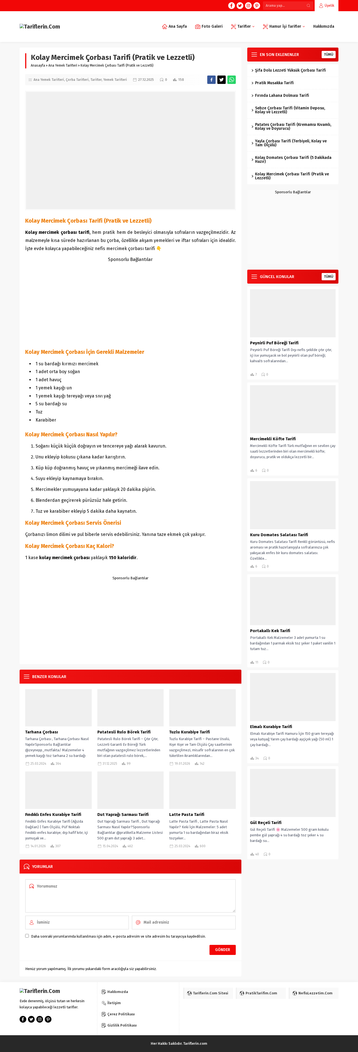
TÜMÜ (328, 55)
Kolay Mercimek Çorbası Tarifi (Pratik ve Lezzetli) (292, 176)
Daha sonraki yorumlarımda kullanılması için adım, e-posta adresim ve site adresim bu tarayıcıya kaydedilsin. (118, 936)
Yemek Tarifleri (115, 80)
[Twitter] (240, 5)
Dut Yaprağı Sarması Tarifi (123, 814)
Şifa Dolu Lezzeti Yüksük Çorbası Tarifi (290, 70)
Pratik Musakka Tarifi (274, 83)
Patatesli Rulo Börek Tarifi (123, 732)
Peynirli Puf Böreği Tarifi (274, 342)
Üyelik (329, 5)
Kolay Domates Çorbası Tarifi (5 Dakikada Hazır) (293, 159)
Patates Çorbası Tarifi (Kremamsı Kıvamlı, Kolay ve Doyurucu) (293, 126)
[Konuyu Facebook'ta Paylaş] (211, 80)
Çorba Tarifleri (77, 80)
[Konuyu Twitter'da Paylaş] (221, 80)
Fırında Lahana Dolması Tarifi (282, 95)
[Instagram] (248, 5)
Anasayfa (38, 65)
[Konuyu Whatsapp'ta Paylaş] (231, 80)
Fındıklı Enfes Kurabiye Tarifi (53, 814)
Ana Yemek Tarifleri (62, 65)
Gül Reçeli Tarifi (265, 822)
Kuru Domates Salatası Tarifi (279, 534)
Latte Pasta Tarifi (186, 814)
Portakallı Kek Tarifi (270, 630)
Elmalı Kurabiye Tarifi (271, 726)
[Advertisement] (130, 302)
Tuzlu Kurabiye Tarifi (189, 732)
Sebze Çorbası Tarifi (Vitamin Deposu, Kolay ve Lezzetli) (290, 110)
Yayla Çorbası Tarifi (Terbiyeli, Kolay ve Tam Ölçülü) (291, 143)
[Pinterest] (256, 5)
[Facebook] (231, 5)
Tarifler (96, 80)
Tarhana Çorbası (41, 732)
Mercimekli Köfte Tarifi (273, 438)
